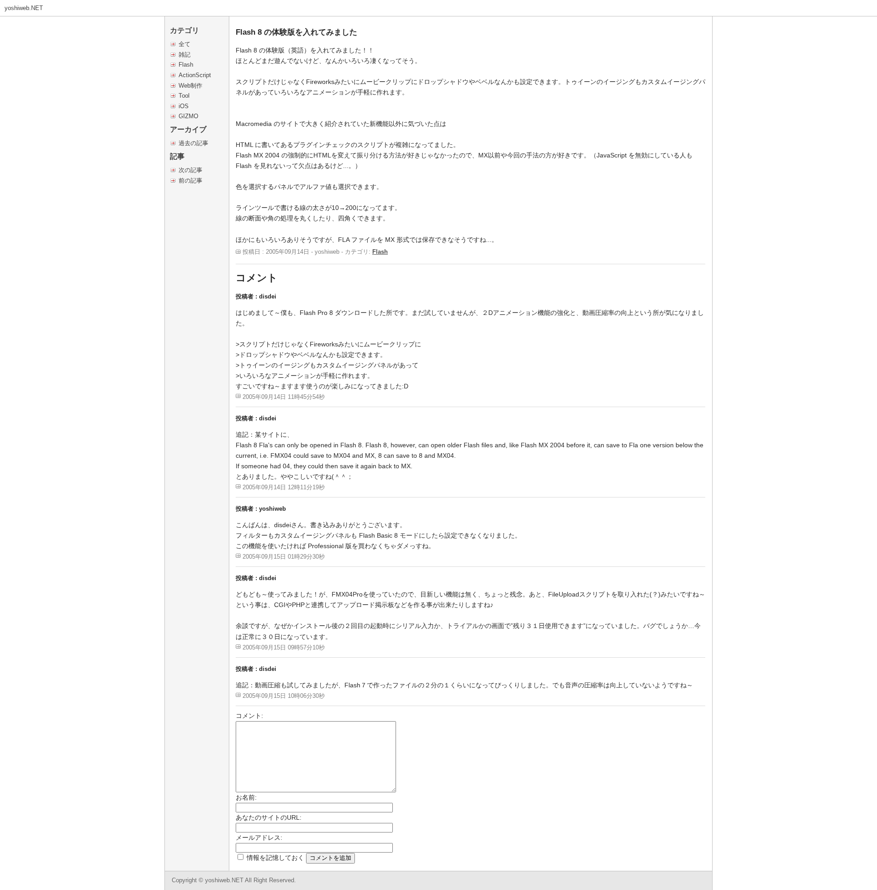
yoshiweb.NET (24, 8)
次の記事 (190, 170)
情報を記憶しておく (275, 857)
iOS (184, 106)
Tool (184, 95)
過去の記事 (193, 143)
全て (184, 44)
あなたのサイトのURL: (268, 817)
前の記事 (190, 180)
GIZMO (188, 116)
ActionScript (195, 75)
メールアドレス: (259, 837)
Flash (186, 64)
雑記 (184, 54)
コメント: (249, 715)
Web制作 (190, 85)
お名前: (246, 797)
